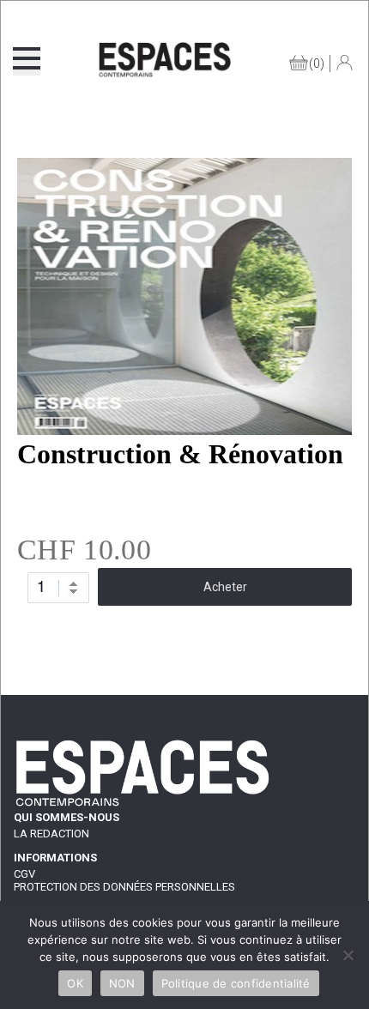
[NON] (347, 955)
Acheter (225, 587)
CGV (24, 873)
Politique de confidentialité (236, 983)
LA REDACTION (51, 833)
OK (75, 983)
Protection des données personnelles (124, 886)
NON (122, 983)
